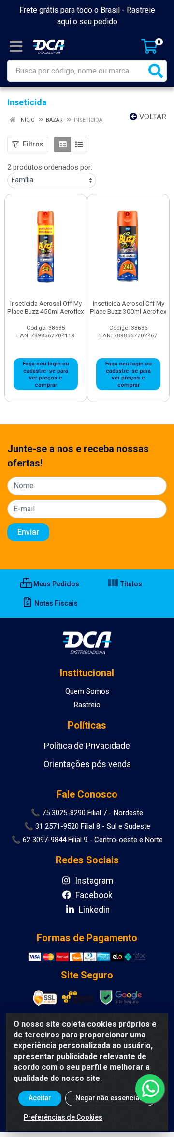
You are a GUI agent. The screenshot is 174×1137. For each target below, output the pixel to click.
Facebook (93, 895)
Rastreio (87, 704)
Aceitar (40, 1098)
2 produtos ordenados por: (49, 167)
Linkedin (93, 910)
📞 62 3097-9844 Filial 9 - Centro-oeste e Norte (87, 839)
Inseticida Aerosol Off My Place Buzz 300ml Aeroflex (128, 307)
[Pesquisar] (155, 71)
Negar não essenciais (110, 1098)
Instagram (93, 881)
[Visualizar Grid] (62, 144)
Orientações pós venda (87, 764)
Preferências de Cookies (63, 1117)
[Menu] (16, 46)
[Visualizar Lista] (79, 144)
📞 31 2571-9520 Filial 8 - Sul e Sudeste (87, 826)
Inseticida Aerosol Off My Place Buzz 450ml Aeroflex (45, 307)
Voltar (151, 116)
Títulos (130, 584)
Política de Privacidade (87, 746)
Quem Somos (87, 691)
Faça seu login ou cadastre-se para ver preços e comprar (46, 374)
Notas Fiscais (55, 603)
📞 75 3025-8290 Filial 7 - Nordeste (87, 812)
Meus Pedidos (55, 584)
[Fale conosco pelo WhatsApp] (149, 1088)
